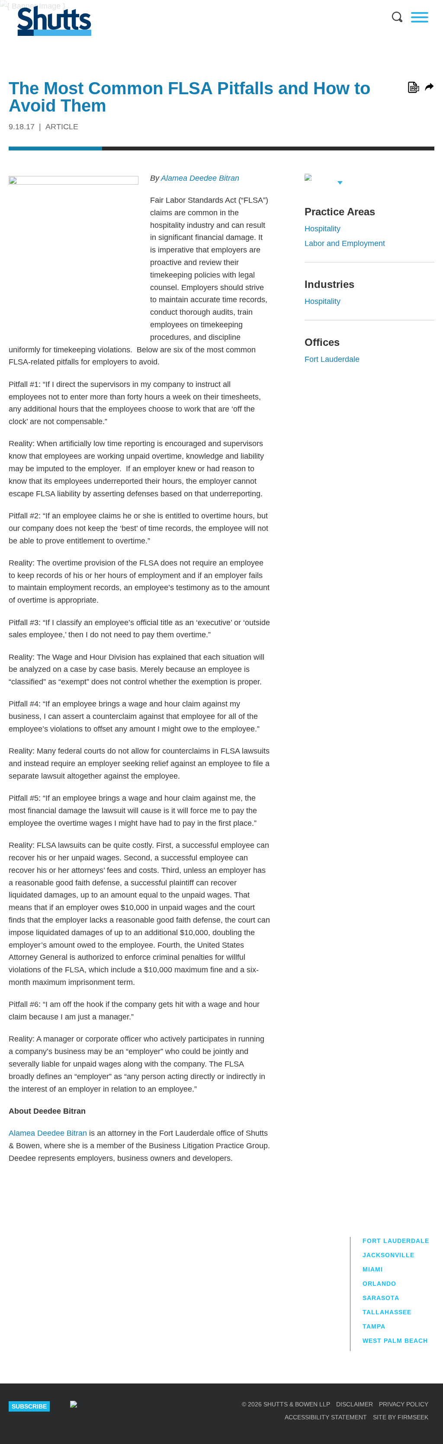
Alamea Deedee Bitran (200, 178)
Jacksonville (388, 1255)
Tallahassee (387, 1312)
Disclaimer (354, 1404)
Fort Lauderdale (332, 359)
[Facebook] (154, 1406)
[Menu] (419, 17)
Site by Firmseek (400, 1417)
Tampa (374, 1326)
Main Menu (215, 4)
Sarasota (381, 1297)
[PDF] (413, 87)
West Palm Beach (395, 1340)
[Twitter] (127, 1406)
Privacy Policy (403, 1404)
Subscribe (29, 1406)
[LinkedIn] (100, 1406)
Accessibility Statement (326, 1417)
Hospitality (322, 228)
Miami (373, 1269)
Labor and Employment (345, 243)
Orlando (379, 1283)
